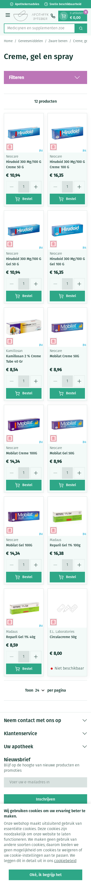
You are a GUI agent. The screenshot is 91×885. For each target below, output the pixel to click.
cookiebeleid (65, 861)
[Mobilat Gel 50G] (67, 424)
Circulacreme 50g (63, 637)
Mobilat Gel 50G (62, 453)
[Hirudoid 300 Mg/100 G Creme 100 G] (67, 133)
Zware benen (58, 41)
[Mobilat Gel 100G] (23, 516)
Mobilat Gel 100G (19, 545)
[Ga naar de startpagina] (31, 16)
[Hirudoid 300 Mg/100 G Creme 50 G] (23, 133)
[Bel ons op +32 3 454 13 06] (52, 16)
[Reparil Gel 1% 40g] (23, 608)
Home (8, 41)
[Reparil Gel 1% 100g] (67, 516)
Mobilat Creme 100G (21, 453)
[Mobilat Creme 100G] (23, 424)
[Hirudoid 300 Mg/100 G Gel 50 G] (23, 230)
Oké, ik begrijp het (46, 874)
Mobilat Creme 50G (64, 356)
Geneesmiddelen (30, 41)
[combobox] (39, 28)
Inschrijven (45, 799)
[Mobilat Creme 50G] (67, 327)
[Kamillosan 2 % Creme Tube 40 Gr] (23, 327)
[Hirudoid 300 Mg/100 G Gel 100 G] (67, 230)
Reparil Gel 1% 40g (20, 637)
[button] (45, 77)
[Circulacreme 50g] (67, 608)
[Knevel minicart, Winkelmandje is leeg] (63, 16)
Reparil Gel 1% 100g (65, 545)
